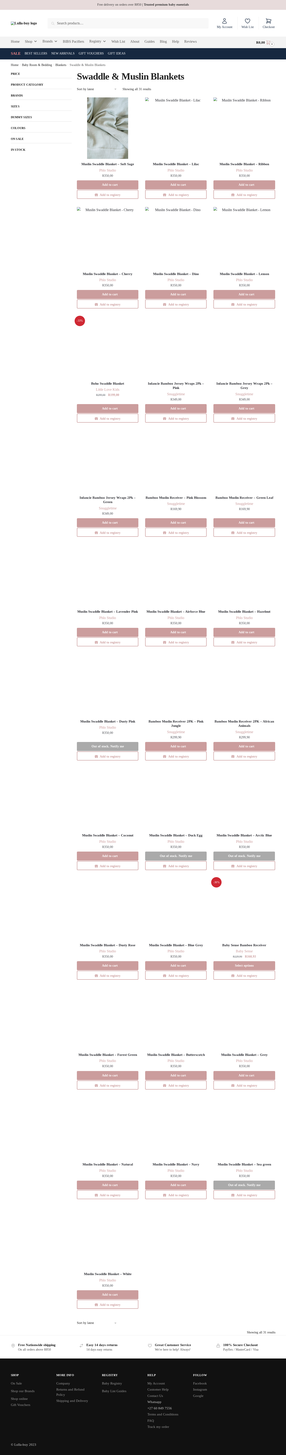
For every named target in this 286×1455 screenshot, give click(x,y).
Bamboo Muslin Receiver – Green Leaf (244, 497)
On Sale (16, 1383)
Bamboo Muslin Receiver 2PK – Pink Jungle (176, 724)
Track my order (158, 1427)
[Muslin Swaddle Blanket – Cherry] (107, 237)
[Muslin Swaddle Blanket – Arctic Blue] (244, 799)
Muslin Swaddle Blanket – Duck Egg (176, 835)
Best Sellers (36, 53)
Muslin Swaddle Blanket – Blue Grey (176, 945)
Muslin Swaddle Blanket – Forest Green (107, 1055)
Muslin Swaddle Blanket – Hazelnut (244, 611)
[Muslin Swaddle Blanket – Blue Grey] (176, 909)
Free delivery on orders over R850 (143, 4)
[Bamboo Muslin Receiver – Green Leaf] (244, 461)
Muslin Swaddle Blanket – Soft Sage (107, 164)
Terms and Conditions (162, 1414)
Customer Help (158, 1389)
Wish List (247, 27)
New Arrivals (63, 53)
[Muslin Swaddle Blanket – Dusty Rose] (107, 909)
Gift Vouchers (91, 53)
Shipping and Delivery (72, 1401)
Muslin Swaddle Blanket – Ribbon (244, 164)
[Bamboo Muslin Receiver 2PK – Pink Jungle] (176, 685)
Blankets (60, 65)
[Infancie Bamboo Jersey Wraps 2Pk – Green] (107, 461)
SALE (16, 53)
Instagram (200, 1389)
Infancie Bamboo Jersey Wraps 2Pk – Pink (176, 386)
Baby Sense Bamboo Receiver (244, 945)
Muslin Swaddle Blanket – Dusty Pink (107, 721)
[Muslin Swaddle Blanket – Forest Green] (107, 1019)
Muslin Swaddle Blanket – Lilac (176, 164)
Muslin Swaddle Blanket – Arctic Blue (244, 835)
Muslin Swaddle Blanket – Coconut (107, 835)
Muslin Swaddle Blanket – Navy (176, 1164)
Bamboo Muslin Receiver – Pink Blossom (176, 497)
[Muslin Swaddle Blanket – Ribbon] (244, 128)
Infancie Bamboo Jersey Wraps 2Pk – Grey (244, 386)
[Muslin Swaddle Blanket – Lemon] (244, 237)
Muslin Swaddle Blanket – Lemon (244, 274)
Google (198, 1396)
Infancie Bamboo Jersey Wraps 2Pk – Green (108, 500)
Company (63, 1383)
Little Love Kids (107, 389)
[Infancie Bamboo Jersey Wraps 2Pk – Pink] (176, 347)
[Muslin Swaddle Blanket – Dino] (176, 237)
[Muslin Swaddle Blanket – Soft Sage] (107, 128)
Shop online (19, 1399)
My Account (224, 27)
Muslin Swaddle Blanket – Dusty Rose (107, 945)
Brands (48, 41)
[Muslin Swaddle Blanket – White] (107, 1238)
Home (15, 65)
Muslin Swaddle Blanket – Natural (108, 1164)
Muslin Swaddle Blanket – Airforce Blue (176, 611)
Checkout (269, 27)
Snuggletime (176, 394)
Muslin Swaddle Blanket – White (108, 1274)
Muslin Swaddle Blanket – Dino (176, 274)
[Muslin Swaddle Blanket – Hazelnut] (244, 575)
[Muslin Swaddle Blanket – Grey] (244, 1019)
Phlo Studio (107, 170)
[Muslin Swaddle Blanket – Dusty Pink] (107, 685)
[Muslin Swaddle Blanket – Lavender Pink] (107, 575)
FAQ (150, 1420)
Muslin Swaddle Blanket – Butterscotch (176, 1055)
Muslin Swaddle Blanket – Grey (244, 1055)
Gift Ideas (116, 53)
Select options (244, 965)
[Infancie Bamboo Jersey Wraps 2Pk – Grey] (244, 347)
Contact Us (155, 1396)
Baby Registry (112, 1383)
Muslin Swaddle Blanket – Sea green (244, 1164)
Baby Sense (244, 951)
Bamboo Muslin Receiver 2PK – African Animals (244, 724)
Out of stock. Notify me (108, 746)
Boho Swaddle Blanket (107, 383)
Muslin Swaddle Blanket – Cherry (107, 274)
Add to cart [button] (110, 184)
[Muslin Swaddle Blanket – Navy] (176, 1128)
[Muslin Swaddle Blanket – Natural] (107, 1128)
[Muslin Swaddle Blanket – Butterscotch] (176, 1019)
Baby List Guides (114, 1391)
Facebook (200, 1383)
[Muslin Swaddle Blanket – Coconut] (107, 799)
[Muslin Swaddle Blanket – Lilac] (176, 128)
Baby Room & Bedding (37, 65)
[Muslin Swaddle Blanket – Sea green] (244, 1128)
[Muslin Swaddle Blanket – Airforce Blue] (176, 575)
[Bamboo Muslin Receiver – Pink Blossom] (176, 461)
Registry (95, 41)
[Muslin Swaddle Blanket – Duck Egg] (176, 799)
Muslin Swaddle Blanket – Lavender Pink (107, 611)
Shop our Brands (23, 1391)
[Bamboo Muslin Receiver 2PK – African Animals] (244, 685)
